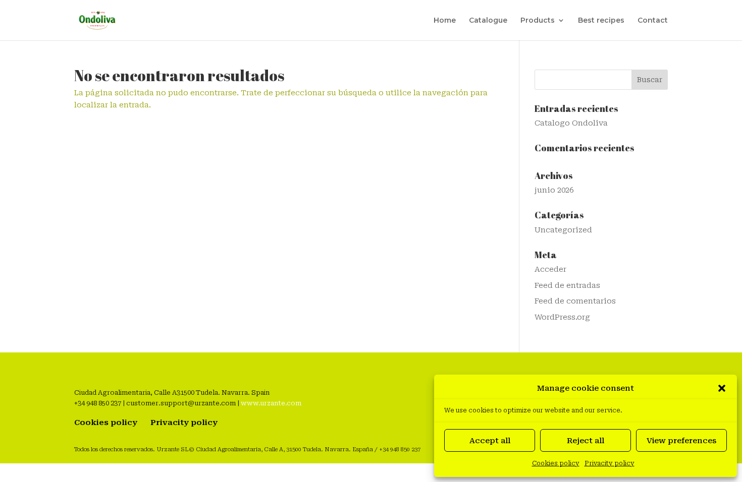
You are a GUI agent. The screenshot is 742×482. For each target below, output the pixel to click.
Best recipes (601, 21)
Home (445, 21)
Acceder (550, 269)
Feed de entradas (567, 285)
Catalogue (488, 21)
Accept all (489, 440)
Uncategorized (563, 229)
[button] (722, 388)
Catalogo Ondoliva (571, 123)
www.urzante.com (271, 403)
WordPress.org (562, 317)
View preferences (681, 440)
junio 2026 (554, 190)
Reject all (585, 440)
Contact (653, 21)
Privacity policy (609, 463)
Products (537, 21)
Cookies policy (555, 463)
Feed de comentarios (575, 301)
